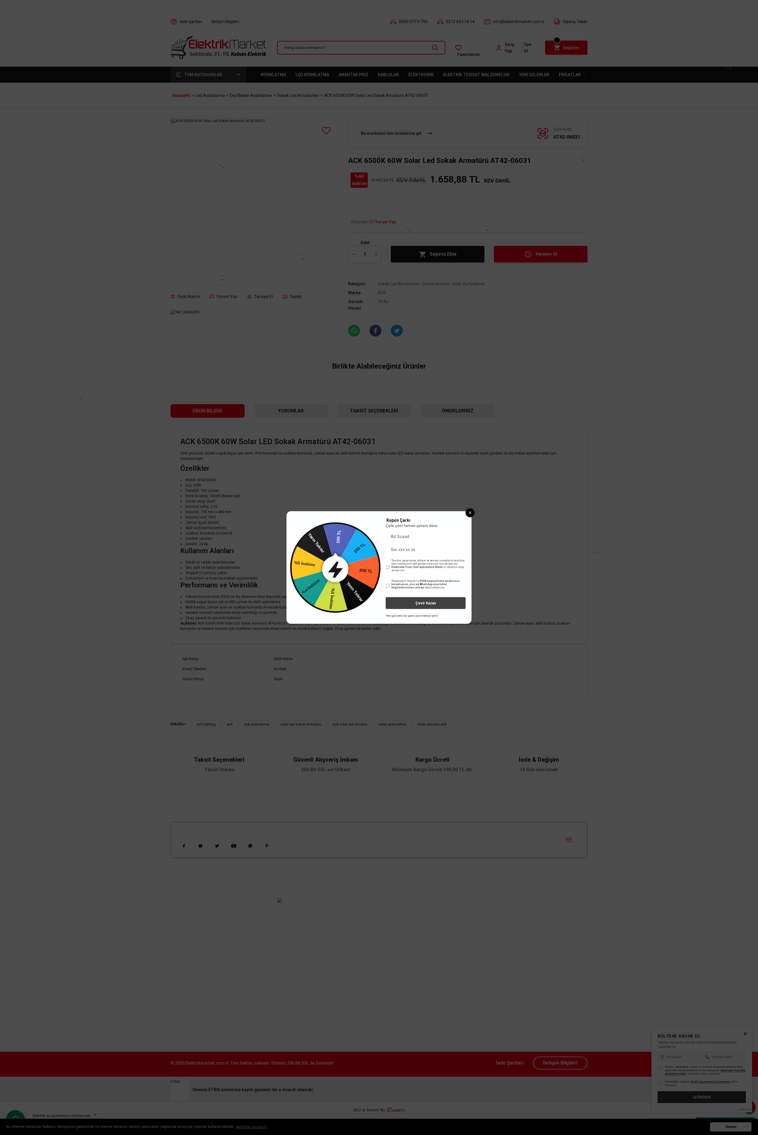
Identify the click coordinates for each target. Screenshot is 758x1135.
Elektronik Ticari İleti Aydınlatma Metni (417, 567)
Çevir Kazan (425, 603)
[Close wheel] (470, 512)
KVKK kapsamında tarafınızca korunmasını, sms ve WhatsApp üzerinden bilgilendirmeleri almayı (425, 584)
